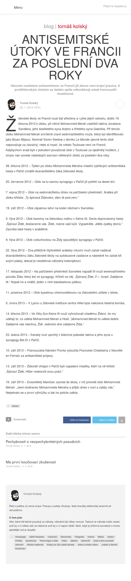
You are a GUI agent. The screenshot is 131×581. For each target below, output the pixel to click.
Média (101, 536)
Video (64, 540)
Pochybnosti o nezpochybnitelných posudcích (43, 441)
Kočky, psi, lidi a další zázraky (60, 544)
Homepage (20, 536)
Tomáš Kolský (72, 26)
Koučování (20, 548)
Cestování (52, 536)
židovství (19, 544)
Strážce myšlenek (35, 544)
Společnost (31, 540)
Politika (18, 540)
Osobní (15, 405)
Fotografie (79, 536)
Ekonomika (66, 536)
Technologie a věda (49, 540)
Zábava (74, 540)
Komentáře (17, 419)
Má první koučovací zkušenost (31, 461)
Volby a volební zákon (88, 544)
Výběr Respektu (36, 536)
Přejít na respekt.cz (114, 6)
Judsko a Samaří (109, 544)
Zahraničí (85, 540)
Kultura (91, 536)
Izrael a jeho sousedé (103, 540)
